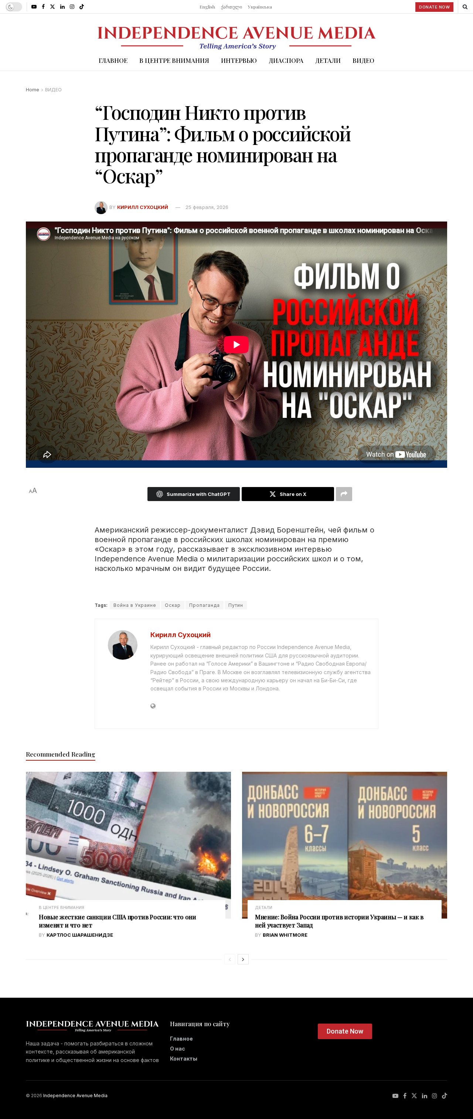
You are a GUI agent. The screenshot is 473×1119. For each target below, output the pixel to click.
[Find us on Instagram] (72, 6)
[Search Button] (465, 6)
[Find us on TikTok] (81, 6)
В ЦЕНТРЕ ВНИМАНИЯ (174, 60)
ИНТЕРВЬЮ (239, 60)
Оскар (173, 605)
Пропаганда (204, 605)
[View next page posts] (243, 959)
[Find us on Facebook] (43, 6)
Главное (181, 1038)
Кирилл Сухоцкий (142, 207)
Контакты (183, 1058)
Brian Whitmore (285, 935)
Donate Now (434, 7)
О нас (177, 1048)
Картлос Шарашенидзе (80, 935)
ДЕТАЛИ (328, 60)
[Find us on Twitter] (52, 6)
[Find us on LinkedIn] (62, 6)
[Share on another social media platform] (344, 494)
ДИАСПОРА (286, 60)
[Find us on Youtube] (34, 6)
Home (32, 89)
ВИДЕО (363, 60)
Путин (235, 605)
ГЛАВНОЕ (113, 60)
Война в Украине (134, 605)
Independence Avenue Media (75, 1095)
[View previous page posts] (229, 959)
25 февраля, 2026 (207, 207)
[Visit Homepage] (236, 32)
